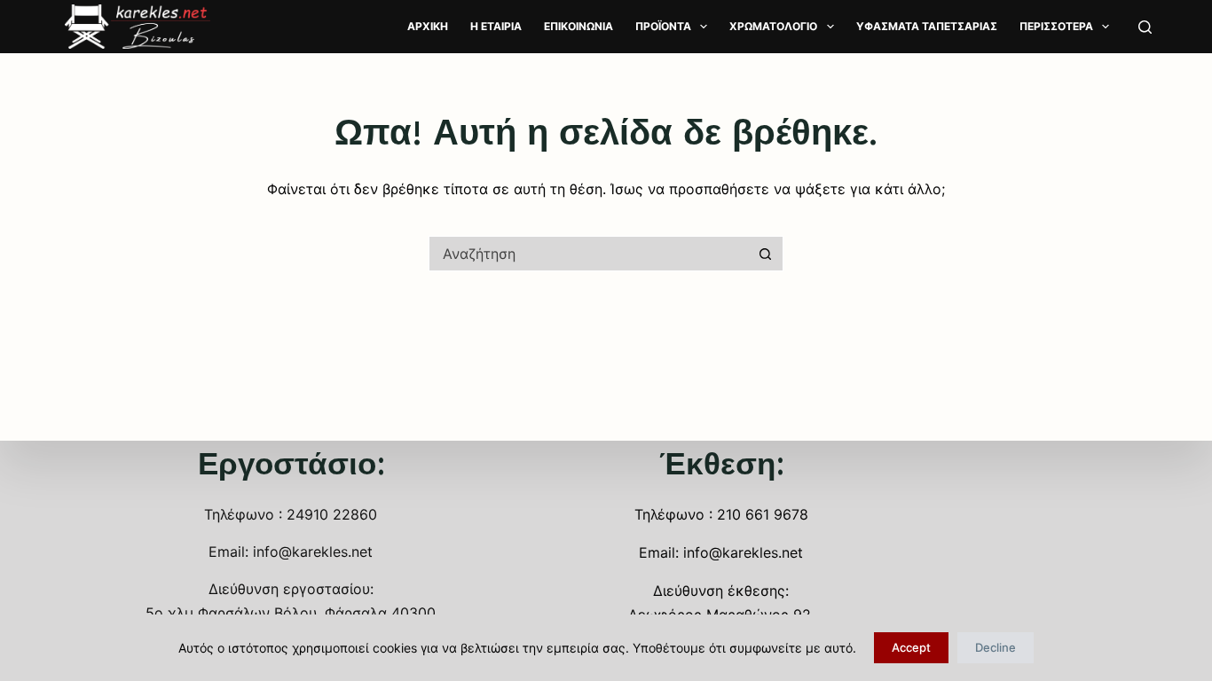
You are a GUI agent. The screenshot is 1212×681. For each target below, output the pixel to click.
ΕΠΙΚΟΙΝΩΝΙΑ (578, 26)
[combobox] (589, 253)
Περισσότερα (1056, 26)
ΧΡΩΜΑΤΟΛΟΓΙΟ (773, 26)
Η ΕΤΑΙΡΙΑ (496, 26)
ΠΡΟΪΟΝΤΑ (663, 26)
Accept (911, 647)
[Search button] (766, 253)
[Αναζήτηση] (1145, 27)
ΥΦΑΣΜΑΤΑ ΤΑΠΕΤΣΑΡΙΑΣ (926, 26)
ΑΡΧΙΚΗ (427, 26)
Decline (995, 647)
